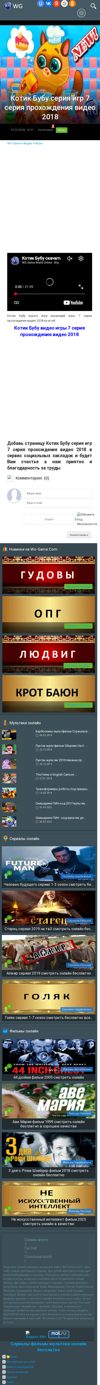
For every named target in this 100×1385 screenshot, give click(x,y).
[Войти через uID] (40, 3)
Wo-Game (14, 143)
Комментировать (79, 535)
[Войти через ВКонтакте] (48, 3)
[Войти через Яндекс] (56, 3)
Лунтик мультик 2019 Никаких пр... (60, 760)
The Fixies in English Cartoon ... (56, 774)
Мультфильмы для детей (20, 1361)
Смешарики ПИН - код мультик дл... (61, 818)
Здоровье (11, 1377)
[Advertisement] (50, 198)
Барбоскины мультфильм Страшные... (63, 731)
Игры (61, 130)
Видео (27, 143)
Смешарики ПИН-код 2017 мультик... (61, 803)
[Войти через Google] (64, 3)
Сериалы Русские (78, 586)
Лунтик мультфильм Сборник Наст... (61, 745)
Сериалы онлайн (24, 838)
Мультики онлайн (25, 723)
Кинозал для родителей (19, 1366)
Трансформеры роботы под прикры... (63, 789)
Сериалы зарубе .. (78, 665)
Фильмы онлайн (24, 1031)
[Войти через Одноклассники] (72, 3)
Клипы (10, 1382)
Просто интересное (17, 1372)
